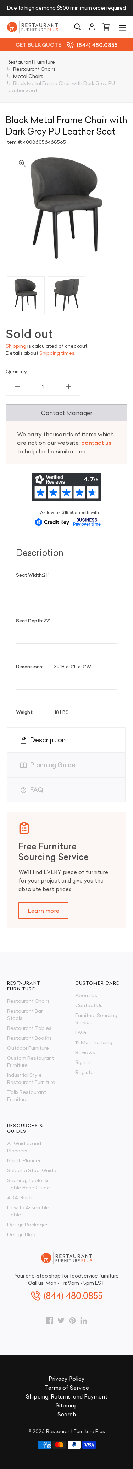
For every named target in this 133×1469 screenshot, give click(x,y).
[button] (122, 27)
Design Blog (21, 1234)
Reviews (85, 1052)
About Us (86, 995)
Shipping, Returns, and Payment (66, 1396)
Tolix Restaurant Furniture (26, 1095)
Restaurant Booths (29, 1038)
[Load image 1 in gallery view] (26, 295)
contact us (96, 442)
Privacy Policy (66, 1378)
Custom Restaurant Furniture (30, 1061)
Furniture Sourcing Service (96, 1019)
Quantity (16, 371)
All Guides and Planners (24, 1147)
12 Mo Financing (93, 1042)
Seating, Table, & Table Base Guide (28, 1184)
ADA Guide (20, 1197)
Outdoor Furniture (28, 1048)
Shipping (16, 346)
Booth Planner (23, 1160)
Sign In (82, 1062)
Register (85, 1072)
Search (66, 1414)
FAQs (81, 1032)
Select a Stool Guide (31, 1170)
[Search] (78, 27)
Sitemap (67, 1405)
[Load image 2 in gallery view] (66, 295)
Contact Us (88, 1005)
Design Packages (28, 1224)
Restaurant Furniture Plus (75, 1431)
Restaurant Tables (29, 1028)
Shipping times (56, 353)
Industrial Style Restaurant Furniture (31, 1078)
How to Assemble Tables (28, 1211)
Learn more (43, 910)
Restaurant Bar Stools (25, 1014)
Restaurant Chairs (28, 1001)
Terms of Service (66, 1387)
